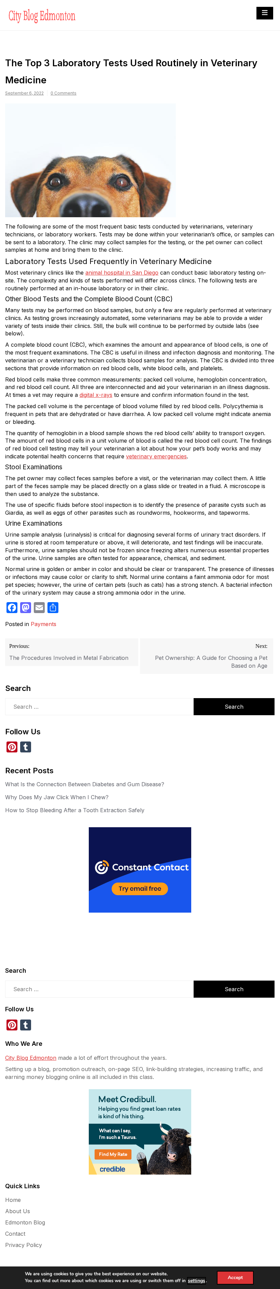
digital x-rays (96, 394)
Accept (235, 1277)
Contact (15, 1233)
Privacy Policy (23, 1245)
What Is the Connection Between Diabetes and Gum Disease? (84, 784)
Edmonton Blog (25, 1222)
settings (196, 1280)
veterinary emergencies (156, 456)
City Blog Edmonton (30, 1057)
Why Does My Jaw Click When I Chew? (57, 797)
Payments (43, 624)
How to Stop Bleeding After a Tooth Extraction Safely (74, 810)
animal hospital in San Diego (121, 272)
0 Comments (63, 93)
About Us (17, 1211)
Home (13, 1199)
